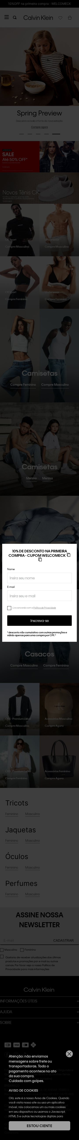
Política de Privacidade (44, 607)
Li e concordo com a (34, 607)
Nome (11, 569)
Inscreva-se (40, 620)
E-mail (10, 586)
